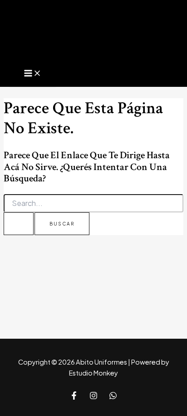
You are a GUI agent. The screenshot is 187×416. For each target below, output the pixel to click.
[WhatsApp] (113, 397)
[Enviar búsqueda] (19, 223)
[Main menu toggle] (32, 73)
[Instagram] (93, 397)
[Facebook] (74, 397)
